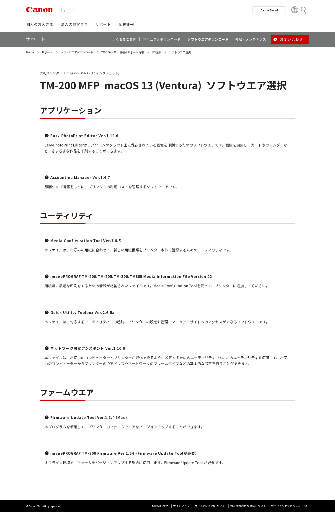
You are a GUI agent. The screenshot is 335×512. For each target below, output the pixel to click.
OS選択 (156, 52)
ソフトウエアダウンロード (77, 52)
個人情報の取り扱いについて (248, 506)
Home (30, 52)
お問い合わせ (160, 506)
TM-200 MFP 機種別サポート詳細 (122, 52)
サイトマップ (181, 506)
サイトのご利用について (210, 506)
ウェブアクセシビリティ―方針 (290, 506)
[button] (39, 24)
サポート (47, 52)
